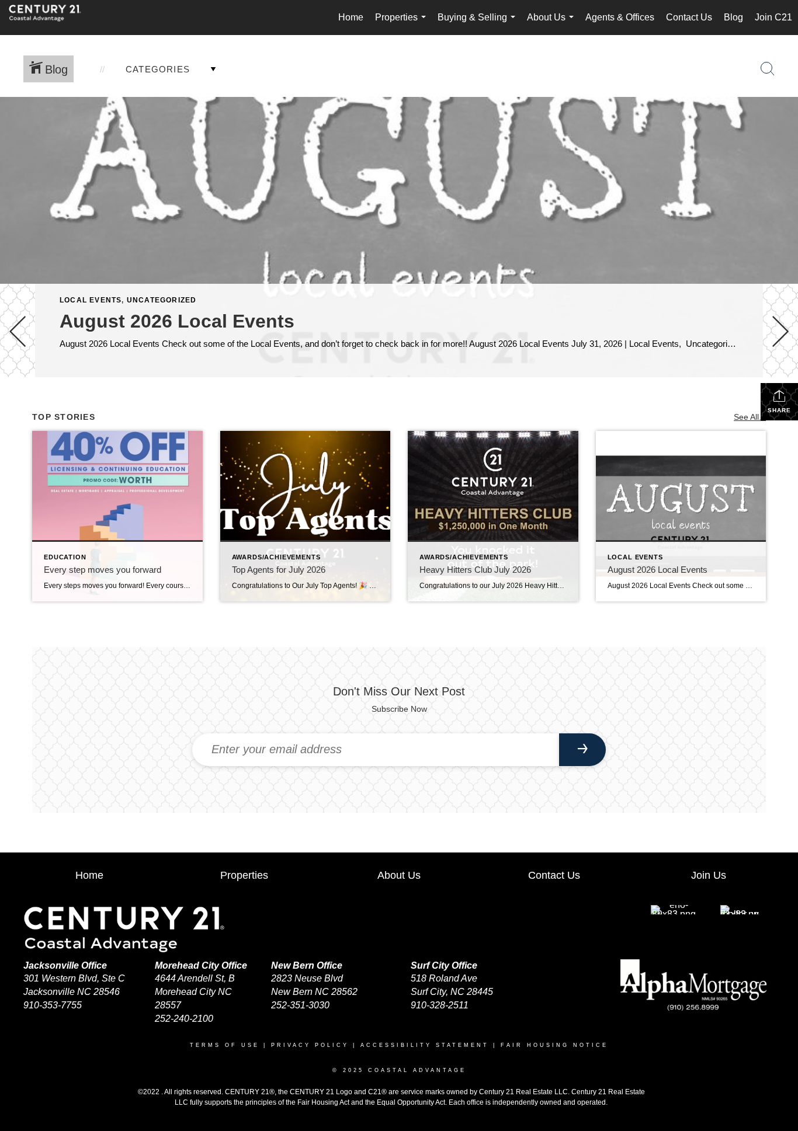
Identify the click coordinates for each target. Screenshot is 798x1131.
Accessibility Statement (424, 1045)
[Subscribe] (582, 749)
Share (779, 410)
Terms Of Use (224, 1045)
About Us (552, 23)
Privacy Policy (310, 1045)
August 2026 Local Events (177, 321)
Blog (733, 17)
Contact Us (689, 17)
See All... (750, 417)
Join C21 (773, 17)
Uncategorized (162, 300)
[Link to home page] (51, 17)
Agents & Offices (619, 17)
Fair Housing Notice (554, 1045)
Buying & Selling (479, 23)
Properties (403, 23)
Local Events (91, 300)
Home (350, 17)
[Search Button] (767, 69)
